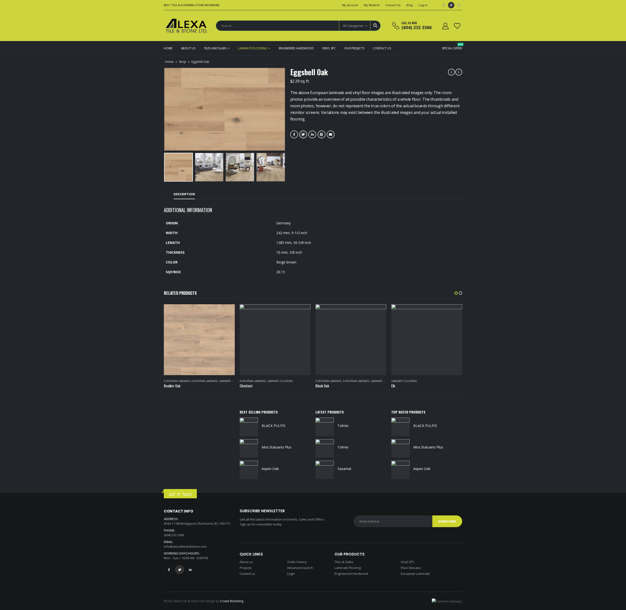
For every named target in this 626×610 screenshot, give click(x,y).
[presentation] (165, 109)
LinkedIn (312, 134)
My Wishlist (372, 5)
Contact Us (393, 5)
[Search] (375, 26)
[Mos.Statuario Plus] (249, 448)
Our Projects (354, 48)
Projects (246, 568)
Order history (297, 562)
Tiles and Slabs (215, 48)
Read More (226, 312)
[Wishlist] (457, 25)
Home (168, 48)
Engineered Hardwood (296, 48)
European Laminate (177, 381)
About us (246, 562)
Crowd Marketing (231, 601)
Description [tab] (184, 194)
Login (291, 573)
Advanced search (300, 568)
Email (331, 134)
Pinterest (321, 134)
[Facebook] (443, 5)
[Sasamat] (324, 470)
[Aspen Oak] (249, 470)
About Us (188, 48)
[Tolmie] (324, 427)
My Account (350, 5)
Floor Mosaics (411, 568)
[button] (456, 293)
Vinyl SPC (329, 48)
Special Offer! (452, 46)
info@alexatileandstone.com (185, 546)
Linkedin (190, 569)
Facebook (294, 134)
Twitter (303, 134)
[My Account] (445, 25)
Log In (423, 5)
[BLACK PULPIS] (249, 427)
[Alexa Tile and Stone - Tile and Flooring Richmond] (187, 25)
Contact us (247, 573)
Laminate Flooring (252, 48)
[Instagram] (459, 5)
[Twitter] (451, 5)
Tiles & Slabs (344, 562)
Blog (409, 5)
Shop (182, 62)
